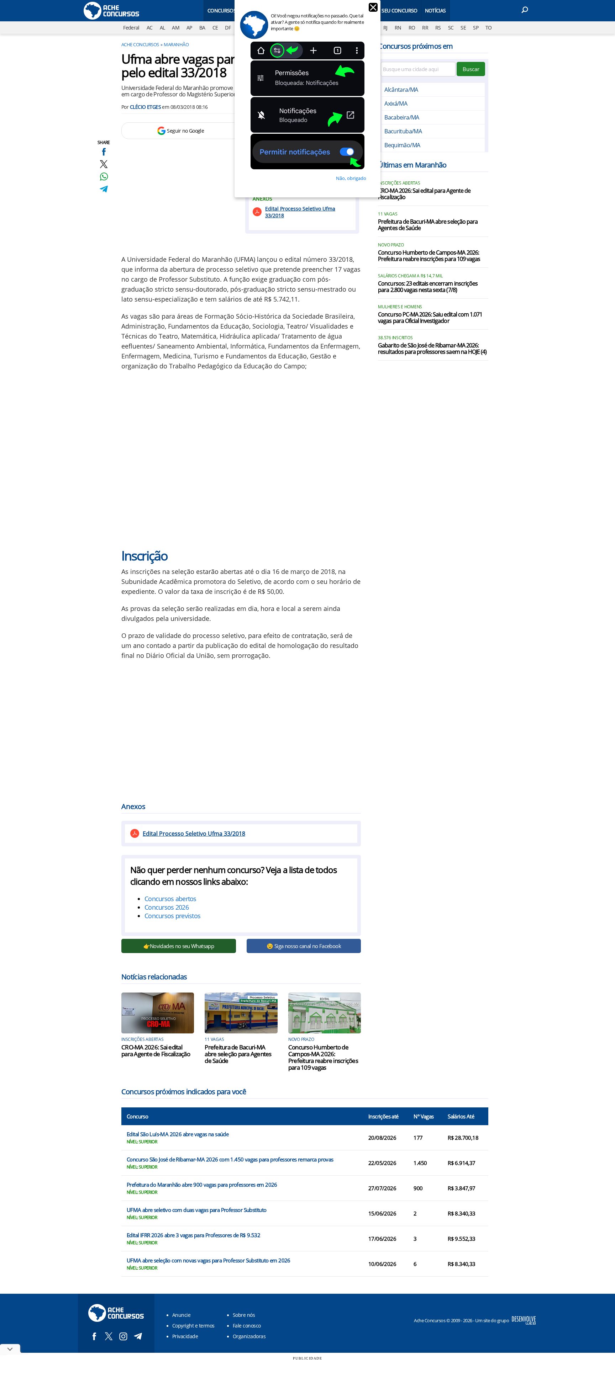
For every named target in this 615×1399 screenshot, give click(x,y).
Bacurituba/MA (403, 131)
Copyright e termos (193, 1325)
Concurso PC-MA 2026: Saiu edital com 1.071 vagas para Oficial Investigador (430, 318)
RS (438, 27)
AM (175, 27)
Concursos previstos (172, 915)
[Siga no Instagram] (123, 1336)
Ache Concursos (140, 44)
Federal (131, 27)
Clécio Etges (145, 106)
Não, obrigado (351, 178)
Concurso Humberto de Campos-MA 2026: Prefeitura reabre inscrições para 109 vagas (323, 1057)
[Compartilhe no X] (103, 164)
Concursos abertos (170, 898)
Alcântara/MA (401, 90)
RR (425, 27)
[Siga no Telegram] (137, 1336)
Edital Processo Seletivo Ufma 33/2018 (300, 212)
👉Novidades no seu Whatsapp (178, 945)
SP (475, 27)
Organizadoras (249, 1336)
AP (189, 27)
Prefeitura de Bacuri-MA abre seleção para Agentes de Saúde (238, 1054)
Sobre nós (244, 1315)
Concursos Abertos (232, 10)
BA (202, 27)
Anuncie (181, 1315)
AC (150, 27)
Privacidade (185, 1336)
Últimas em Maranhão (412, 165)
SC (451, 27)
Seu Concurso (399, 10)
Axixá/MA (395, 103)
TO (488, 27)
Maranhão (176, 44)
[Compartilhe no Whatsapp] (103, 176)
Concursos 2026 (166, 907)
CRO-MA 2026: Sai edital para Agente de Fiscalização (155, 1050)
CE (215, 27)
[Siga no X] (108, 1336)
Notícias (435, 10)
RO (412, 27)
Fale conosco (247, 1325)
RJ (385, 27)
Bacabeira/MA (401, 117)
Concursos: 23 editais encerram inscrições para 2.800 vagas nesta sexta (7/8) (428, 287)
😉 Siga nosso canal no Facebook (304, 945)
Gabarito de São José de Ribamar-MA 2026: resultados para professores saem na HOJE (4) (432, 349)
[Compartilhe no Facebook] (103, 151)
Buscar (471, 69)
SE (463, 27)
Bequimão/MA (402, 145)
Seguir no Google (185, 130)
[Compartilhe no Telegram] (103, 189)
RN (398, 27)
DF (228, 27)
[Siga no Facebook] (94, 1336)
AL (162, 27)
